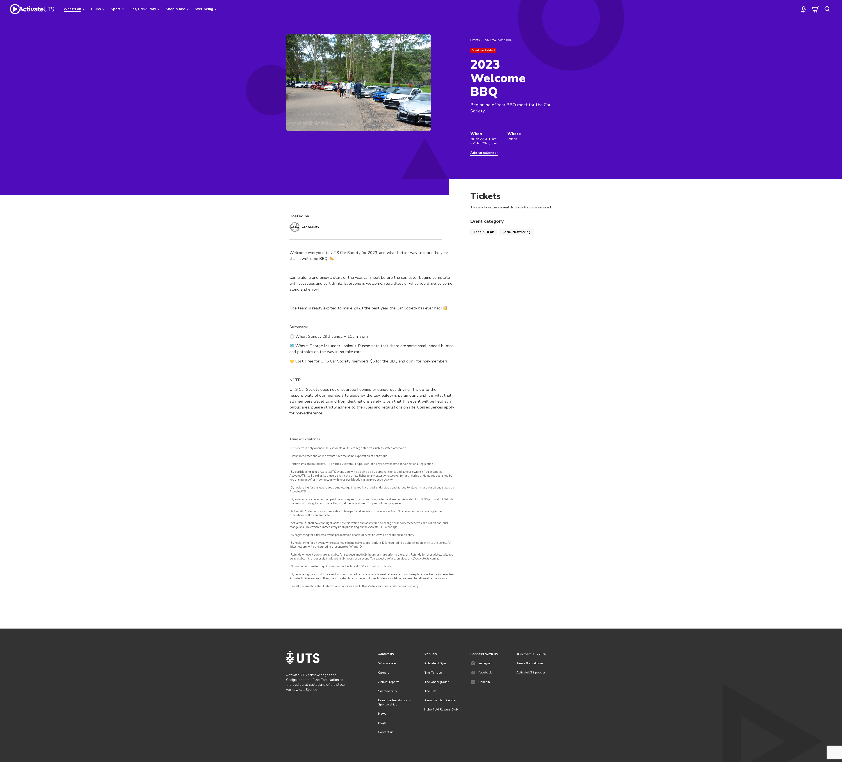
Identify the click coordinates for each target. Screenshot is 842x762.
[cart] (815, 9)
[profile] (804, 9)
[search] (827, 9)
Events (475, 40)
